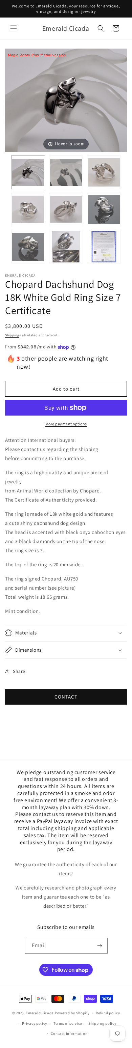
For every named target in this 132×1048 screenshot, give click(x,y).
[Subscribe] (99, 946)
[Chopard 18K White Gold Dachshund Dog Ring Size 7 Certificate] (104, 209)
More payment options (66, 423)
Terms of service (67, 1023)
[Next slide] (120, 97)
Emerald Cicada (40, 1013)
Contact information (69, 1033)
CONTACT (66, 696)
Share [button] (19, 671)
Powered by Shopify (72, 1013)
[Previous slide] (12, 97)
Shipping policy (102, 1023)
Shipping (12, 335)
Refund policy (108, 1013)
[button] (13, 28)
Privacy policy (34, 1023)
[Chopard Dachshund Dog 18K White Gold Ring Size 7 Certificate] (28, 172)
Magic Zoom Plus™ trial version (37, 55)
